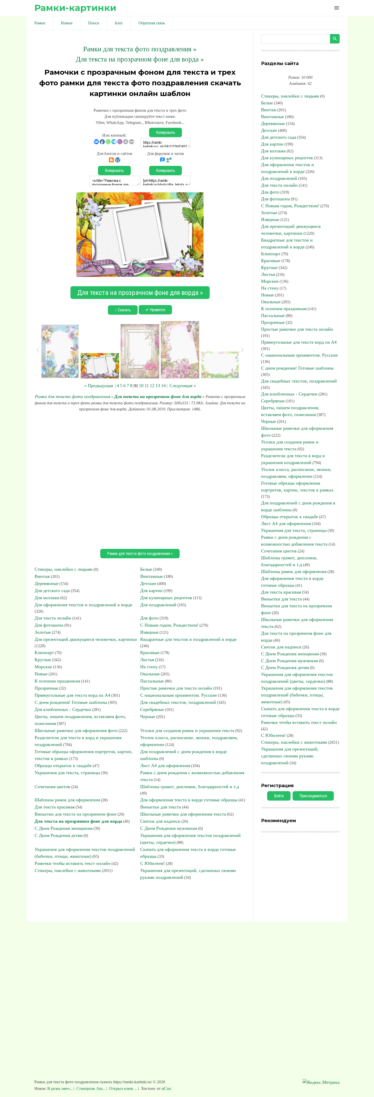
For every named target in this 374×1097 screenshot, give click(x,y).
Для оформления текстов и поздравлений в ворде (83, 604)
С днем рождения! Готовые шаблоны (71, 702)
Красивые (150, 652)
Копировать (165, 132)
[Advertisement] (140, 479)
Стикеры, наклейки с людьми (64, 569)
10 (141, 385)
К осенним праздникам (57, 680)
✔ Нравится (155, 309)
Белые (146, 569)
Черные (147, 716)
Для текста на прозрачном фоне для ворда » (140, 59)
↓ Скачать (123, 310)
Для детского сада (52, 590)
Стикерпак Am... (90, 1088)
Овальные (150, 673)
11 (147, 385)
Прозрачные (46, 688)
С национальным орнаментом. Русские (178, 695)
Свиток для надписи (160, 821)
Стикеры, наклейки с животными (68, 870)
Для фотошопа (49, 625)
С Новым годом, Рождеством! (169, 625)
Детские (148, 583)
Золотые (43, 632)
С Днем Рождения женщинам (63, 828)
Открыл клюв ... (123, 1088)
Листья (147, 659)
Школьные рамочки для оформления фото (76, 730)
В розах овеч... (60, 1088)
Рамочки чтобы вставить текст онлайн (72, 863)
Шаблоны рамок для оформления (67, 799)
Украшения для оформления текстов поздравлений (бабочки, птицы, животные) (297, 695)
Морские (43, 666)
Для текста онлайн (53, 618)
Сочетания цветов (52, 786)
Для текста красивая (55, 806)
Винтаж (42, 576)
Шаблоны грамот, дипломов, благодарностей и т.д (189, 786)
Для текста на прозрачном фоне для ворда (158, 396)
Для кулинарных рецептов (166, 597)
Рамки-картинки (75, 7)
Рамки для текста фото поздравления (72, 396)
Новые (41, 673)
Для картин (151, 590)
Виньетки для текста (160, 806)
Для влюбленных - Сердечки (63, 709)
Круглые (43, 659)
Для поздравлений (158, 604)
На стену (149, 666)
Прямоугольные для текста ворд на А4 (72, 695)
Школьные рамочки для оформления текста (183, 814)
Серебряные (152, 709)
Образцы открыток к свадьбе (63, 765)
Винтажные (151, 576)
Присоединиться (313, 795)
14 (163, 385)
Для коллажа (47, 597)
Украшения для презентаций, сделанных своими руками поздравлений (290, 755)
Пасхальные (152, 680)
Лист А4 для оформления (165, 765)
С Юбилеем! (152, 863)
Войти (279, 795)
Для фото (149, 618)
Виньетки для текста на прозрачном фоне (76, 814)
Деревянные (47, 583)
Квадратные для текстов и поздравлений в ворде (188, 639)
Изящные (149, 632)
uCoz (166, 1088)
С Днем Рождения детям (58, 835)
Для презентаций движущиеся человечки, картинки (86, 639)
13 (157, 385)
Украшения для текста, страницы (67, 772)
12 (152, 385)
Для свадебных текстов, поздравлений (178, 702)
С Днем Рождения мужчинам (168, 828)
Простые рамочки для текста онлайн (176, 688)
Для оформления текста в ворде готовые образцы (188, 799)
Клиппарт (44, 652)
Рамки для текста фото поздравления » (140, 49)
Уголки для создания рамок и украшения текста (187, 730)
